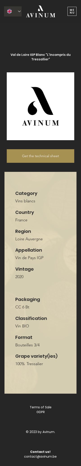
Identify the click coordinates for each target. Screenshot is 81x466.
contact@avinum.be (40, 456)
